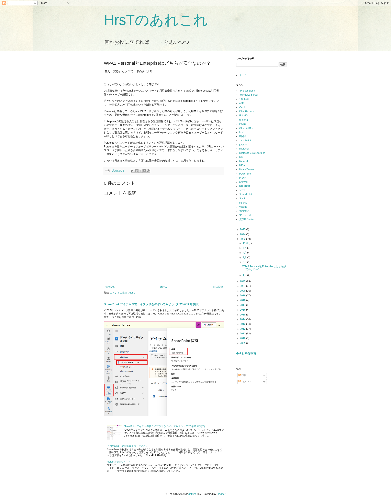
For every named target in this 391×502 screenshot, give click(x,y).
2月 (245, 262)
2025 (243, 229)
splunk (243, 202)
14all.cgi (244, 99)
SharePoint (245, 194)
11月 (246, 243)
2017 (243, 305)
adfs (241, 103)
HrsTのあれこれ (156, 20)
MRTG (242, 157)
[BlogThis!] (137, 171)
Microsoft (244, 148)
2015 (243, 314)
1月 (245, 275)
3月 (245, 257)
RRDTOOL (245, 186)
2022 (243, 281)
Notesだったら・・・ (119, 461)
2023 (243, 239)
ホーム (164, 286)
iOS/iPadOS (246, 128)
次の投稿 (110, 286)
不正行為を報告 (246, 353)
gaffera (192, 494)
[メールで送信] (133, 171)
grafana (243, 119)
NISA (242, 165)
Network (243, 161)
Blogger (221, 494)
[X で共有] (140, 171)
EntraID (243, 115)
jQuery (243, 144)
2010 (243, 338)
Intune (242, 123)
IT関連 (242, 136)
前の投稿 (218, 286)
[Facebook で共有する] (144, 171)
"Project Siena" (247, 90)
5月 (245, 248)
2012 (243, 328)
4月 (245, 252)
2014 (243, 319)
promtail (243, 182)
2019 (243, 295)
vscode (243, 206)
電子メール (245, 215)
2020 (243, 290)
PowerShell (245, 173)
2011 (243, 333)
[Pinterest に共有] (148, 171)
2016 (243, 309)
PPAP (242, 177)
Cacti (242, 107)
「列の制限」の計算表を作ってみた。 (127, 446)
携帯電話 (244, 211)
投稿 (243, 375)
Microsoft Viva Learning (252, 153)
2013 (243, 324)
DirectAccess (246, 111)
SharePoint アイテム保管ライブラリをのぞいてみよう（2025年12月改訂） (152, 304)
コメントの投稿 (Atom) (122, 292)
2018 (243, 300)
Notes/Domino (247, 169)
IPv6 (241, 132)
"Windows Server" (249, 94)
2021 (243, 286)
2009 (243, 343)
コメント (246, 381)
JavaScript (245, 140)
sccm (242, 190)
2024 (243, 234)
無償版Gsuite (246, 219)
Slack (242, 198)
